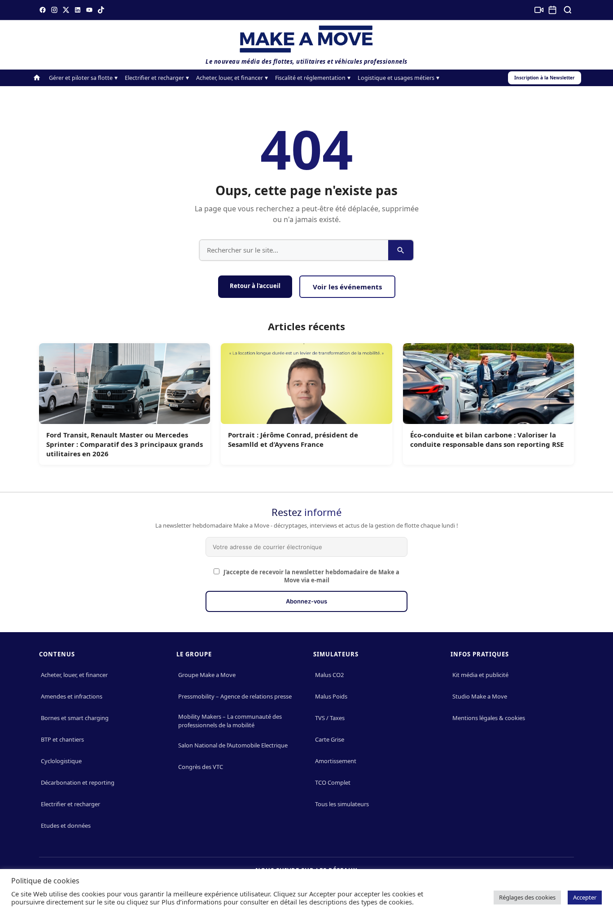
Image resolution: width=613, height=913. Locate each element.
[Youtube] (89, 9)
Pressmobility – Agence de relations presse (235, 696)
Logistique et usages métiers (396, 78)
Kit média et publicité (480, 675)
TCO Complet (332, 782)
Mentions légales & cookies (488, 718)
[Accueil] (36, 78)
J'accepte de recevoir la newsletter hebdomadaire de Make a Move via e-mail (310, 576)
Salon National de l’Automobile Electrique (233, 745)
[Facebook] (42, 9)
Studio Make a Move (479, 696)
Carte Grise (329, 739)
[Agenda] (552, 9)
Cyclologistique (61, 761)
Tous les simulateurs (342, 804)
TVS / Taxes (330, 718)
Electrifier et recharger (154, 78)
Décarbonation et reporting (77, 782)
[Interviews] (538, 9)
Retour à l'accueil (255, 286)
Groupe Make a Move (207, 675)
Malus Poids (331, 696)
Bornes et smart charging (75, 718)
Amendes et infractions (71, 696)
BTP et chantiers (62, 739)
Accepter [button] (584, 897)
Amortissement (335, 761)
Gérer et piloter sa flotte (81, 78)
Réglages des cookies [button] (527, 897)
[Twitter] (66, 9)
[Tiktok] (101, 9)
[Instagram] (54, 9)
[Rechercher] (567, 10)
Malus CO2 (329, 675)
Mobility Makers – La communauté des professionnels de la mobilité (230, 720)
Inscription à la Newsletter (544, 77)
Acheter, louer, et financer (229, 78)
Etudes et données (66, 825)
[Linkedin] (77, 9)
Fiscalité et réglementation (310, 78)
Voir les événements (347, 286)
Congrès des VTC (200, 767)
